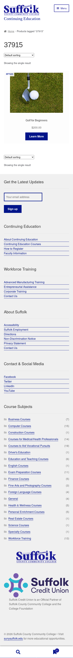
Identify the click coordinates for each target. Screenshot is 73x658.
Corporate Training (15, 291)
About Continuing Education (21, 239)
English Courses (18, 466)
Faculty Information (15, 253)
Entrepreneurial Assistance (20, 287)
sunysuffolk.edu (13, 638)
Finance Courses (18, 479)
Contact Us (10, 296)
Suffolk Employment (16, 329)
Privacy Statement (15, 343)
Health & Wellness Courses (25, 505)
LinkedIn (9, 386)
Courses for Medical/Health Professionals (33, 439)
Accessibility (11, 325)
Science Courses (18, 525)
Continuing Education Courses (22, 244)
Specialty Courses (19, 532)
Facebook (10, 377)
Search (18, 652)
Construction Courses (21, 432)
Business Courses (19, 419)
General (13, 499)
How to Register (13, 249)
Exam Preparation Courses (24, 472)
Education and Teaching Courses (28, 459)
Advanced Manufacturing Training (24, 282)
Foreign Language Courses (24, 492)
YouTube (9, 391)
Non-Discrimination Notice (20, 339)
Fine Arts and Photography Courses (29, 485)
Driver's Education (19, 452)
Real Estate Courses (20, 518)
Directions (10, 334)
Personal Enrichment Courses (26, 512)
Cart (47, 649)
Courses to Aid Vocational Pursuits (29, 446)
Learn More (36, 136)
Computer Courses (19, 426)
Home (11, 31)
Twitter (8, 381)
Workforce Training (19, 538)
